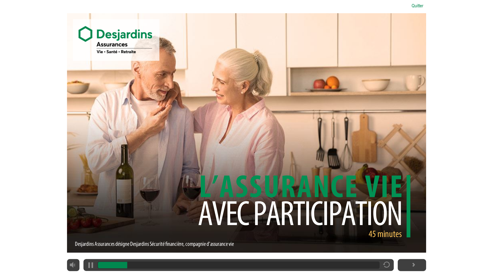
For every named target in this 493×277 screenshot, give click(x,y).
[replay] (386, 266)
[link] (417, 5)
